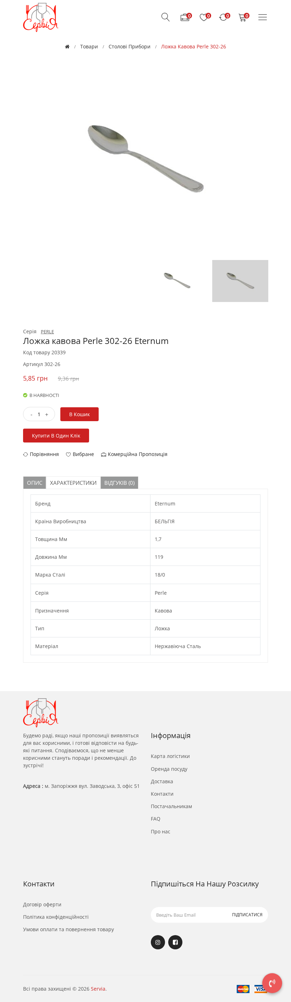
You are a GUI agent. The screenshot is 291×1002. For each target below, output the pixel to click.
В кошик (79, 414)
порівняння (44, 454)
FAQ (155, 818)
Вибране (83, 454)
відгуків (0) (119, 482)
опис (34, 482)
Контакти (162, 793)
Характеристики (73, 482)
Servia (98, 988)
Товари (89, 46)
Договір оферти (42, 904)
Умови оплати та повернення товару (68, 929)
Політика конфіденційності (56, 916)
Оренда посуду (169, 768)
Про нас (160, 831)
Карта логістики (170, 756)
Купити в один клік (56, 435)
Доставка (162, 781)
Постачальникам (171, 806)
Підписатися (247, 915)
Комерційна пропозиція (138, 454)
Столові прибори (129, 46)
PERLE (47, 331)
